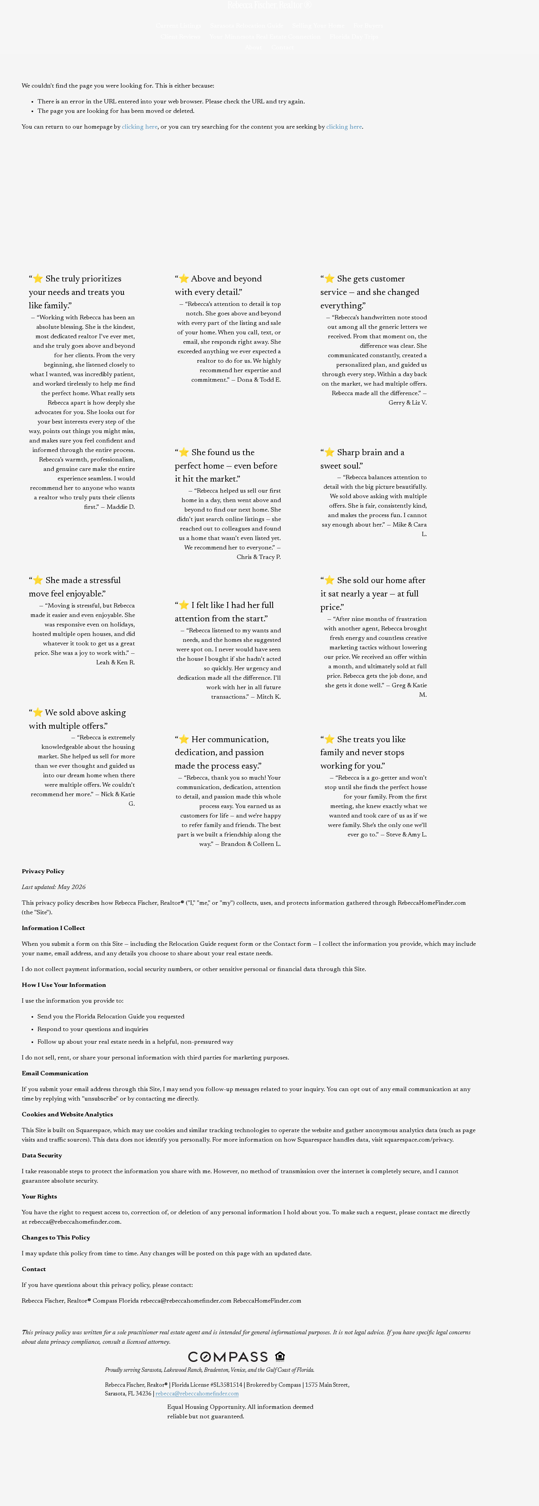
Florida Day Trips (354, 37)
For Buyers (368, 26)
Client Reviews (180, 37)
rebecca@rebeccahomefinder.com (197, 1394)
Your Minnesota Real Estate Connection (265, 37)
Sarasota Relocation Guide (246, 26)
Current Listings (178, 26)
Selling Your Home (318, 26)
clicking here (139, 127)
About (253, 48)
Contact (282, 48)
